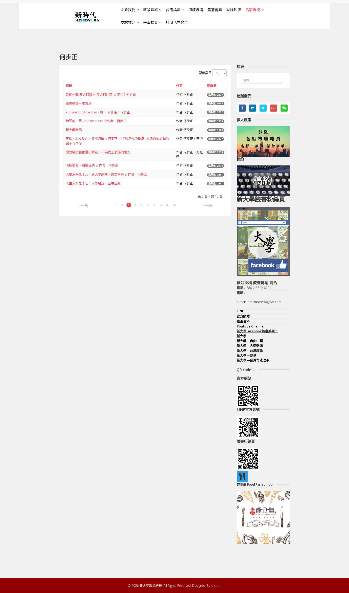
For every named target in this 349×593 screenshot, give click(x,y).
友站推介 (128, 22)
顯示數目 (205, 73)
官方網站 (243, 316)
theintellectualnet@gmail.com (260, 302)
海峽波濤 (195, 9)
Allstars (216, 585)
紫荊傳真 (214, 9)
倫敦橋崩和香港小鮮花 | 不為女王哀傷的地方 (98, 152)
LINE (240, 311)
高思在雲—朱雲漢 (78, 103)
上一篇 (82, 205)
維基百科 (243, 321)
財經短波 (233, 9)
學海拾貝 (150, 22)
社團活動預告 (177, 22)
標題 (69, 85)
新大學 (241, 336)
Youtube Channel (251, 326)
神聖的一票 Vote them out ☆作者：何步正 (96, 121)
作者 (179, 85)
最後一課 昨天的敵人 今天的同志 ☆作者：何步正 (101, 94)
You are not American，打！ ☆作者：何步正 (98, 112)
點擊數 (212, 85)
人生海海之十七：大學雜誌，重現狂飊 (93, 183)
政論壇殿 (150, 9)
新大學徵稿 (74, 130)
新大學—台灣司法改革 (253, 360)
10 (174, 205)
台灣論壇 (173, 9)
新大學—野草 (246, 355)
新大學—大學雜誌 (250, 345)
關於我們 (128, 9)
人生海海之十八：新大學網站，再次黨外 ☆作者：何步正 (106, 174)
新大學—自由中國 (250, 341)
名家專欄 (252, 9)
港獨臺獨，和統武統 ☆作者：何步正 (92, 165)
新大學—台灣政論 (250, 350)
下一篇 (207, 205)
